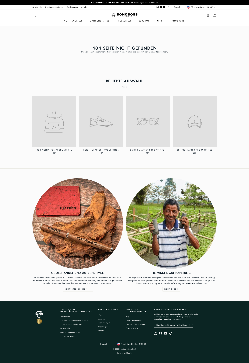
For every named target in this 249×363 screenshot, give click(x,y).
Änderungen (103, 326)
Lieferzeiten (65, 316)
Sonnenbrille (74, 20)
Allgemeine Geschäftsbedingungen (74, 320)
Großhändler (37, 7)
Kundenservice (72, 7)
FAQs (100, 315)
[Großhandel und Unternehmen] (77, 223)
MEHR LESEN (171, 289)
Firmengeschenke (67, 336)
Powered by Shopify (124, 353)
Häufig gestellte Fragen (54, 7)
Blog (128, 316)
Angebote (178, 20)
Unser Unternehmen (134, 320)
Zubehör (145, 20)
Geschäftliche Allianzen (135, 324)
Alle (124, 87)
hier (138, 51)
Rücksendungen (104, 322)
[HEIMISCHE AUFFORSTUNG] (171, 223)
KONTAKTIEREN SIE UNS (78, 289)
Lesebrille (125, 20)
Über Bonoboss (132, 328)
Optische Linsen (101, 20)
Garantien (102, 319)
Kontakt (84, 7)
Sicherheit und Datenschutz (71, 324)
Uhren (161, 20)
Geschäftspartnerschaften (70, 332)
